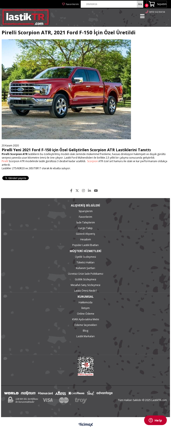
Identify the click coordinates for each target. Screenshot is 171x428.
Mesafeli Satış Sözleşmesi (85, 285)
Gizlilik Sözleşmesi (85, 279)
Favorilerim (72, 4)
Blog (85, 330)
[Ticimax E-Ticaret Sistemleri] (85, 425)
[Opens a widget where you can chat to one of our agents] (155, 420)
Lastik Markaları (85, 336)
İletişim (85, 308)
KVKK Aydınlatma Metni (85, 319)
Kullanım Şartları (85, 268)
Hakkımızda (85, 302)
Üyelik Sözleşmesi (85, 257)
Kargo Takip (85, 228)
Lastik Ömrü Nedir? (85, 290)
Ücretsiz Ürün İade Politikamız (85, 274)
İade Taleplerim (85, 222)
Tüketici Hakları (85, 262)
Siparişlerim (86, 211)
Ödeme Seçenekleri (85, 325)
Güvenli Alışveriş (85, 234)
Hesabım (85, 239)
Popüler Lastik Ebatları (85, 245)
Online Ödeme (85, 313)
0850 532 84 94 (157, 11)
